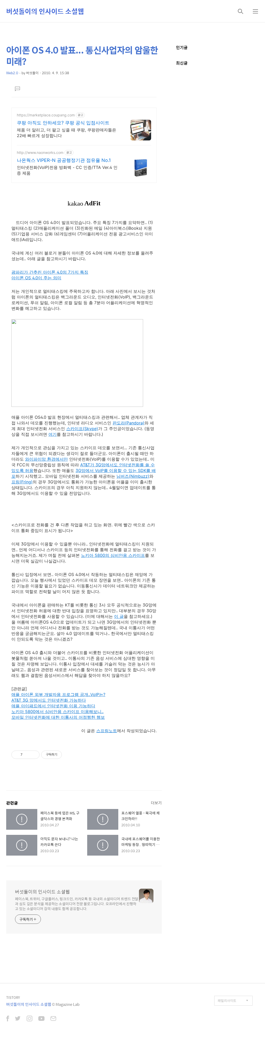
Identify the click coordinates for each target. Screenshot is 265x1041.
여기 (52, 434)
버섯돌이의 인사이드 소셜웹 (45, 11)
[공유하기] (27, 755)
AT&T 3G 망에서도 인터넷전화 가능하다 (48, 700)
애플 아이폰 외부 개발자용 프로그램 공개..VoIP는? (58, 694)
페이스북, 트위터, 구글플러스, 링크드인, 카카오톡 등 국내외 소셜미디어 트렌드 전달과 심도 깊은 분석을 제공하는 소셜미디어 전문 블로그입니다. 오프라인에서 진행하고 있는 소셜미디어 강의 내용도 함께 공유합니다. (76, 903)
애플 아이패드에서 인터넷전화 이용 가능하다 (53, 705)
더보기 (156, 803)
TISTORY (13, 997)
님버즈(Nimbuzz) (132, 476)
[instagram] (29, 1019)
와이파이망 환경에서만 (46, 459)
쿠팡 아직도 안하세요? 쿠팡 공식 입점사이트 (63, 122)
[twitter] (18, 1019)
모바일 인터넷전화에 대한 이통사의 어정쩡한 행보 (58, 717)
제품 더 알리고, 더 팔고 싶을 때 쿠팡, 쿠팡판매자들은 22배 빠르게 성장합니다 (66, 132)
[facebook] (7, 1019)
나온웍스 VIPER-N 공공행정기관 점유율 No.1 (64, 160)
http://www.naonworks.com (40, 152)
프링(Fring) (22, 481)
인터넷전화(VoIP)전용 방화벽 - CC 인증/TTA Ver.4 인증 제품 (67, 170)
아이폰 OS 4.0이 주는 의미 (36, 277)
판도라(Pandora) (128, 422)
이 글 (119, 616)
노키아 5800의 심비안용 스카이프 (113, 555)
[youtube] (41, 1019)
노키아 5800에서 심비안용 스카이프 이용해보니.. (57, 711)
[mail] (53, 1019)
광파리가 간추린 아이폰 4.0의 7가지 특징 (49, 272)
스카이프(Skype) (82, 428)
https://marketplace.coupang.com (46, 115)
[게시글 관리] (34, 755)
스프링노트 (106, 730)
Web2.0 (12, 73)
